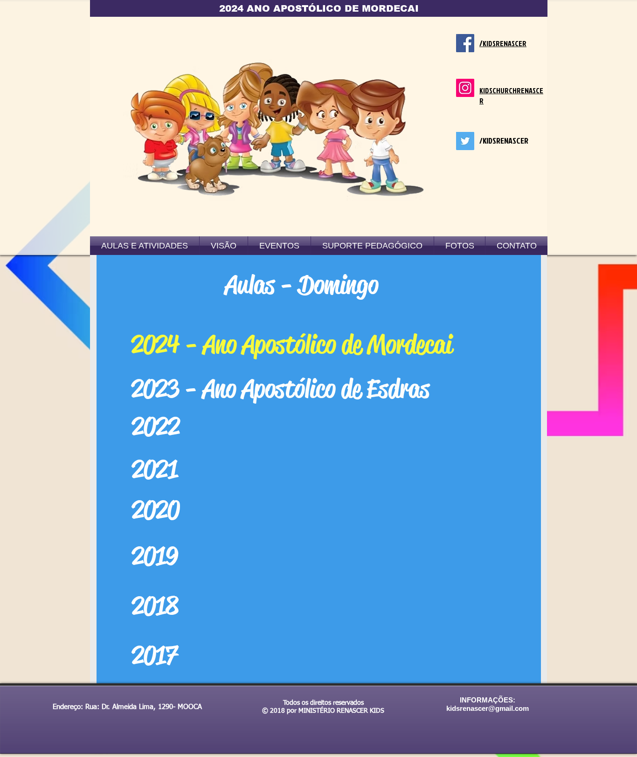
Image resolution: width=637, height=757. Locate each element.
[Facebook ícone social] (465, 43)
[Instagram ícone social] (465, 88)
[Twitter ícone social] (465, 141)
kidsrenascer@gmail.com (487, 708)
